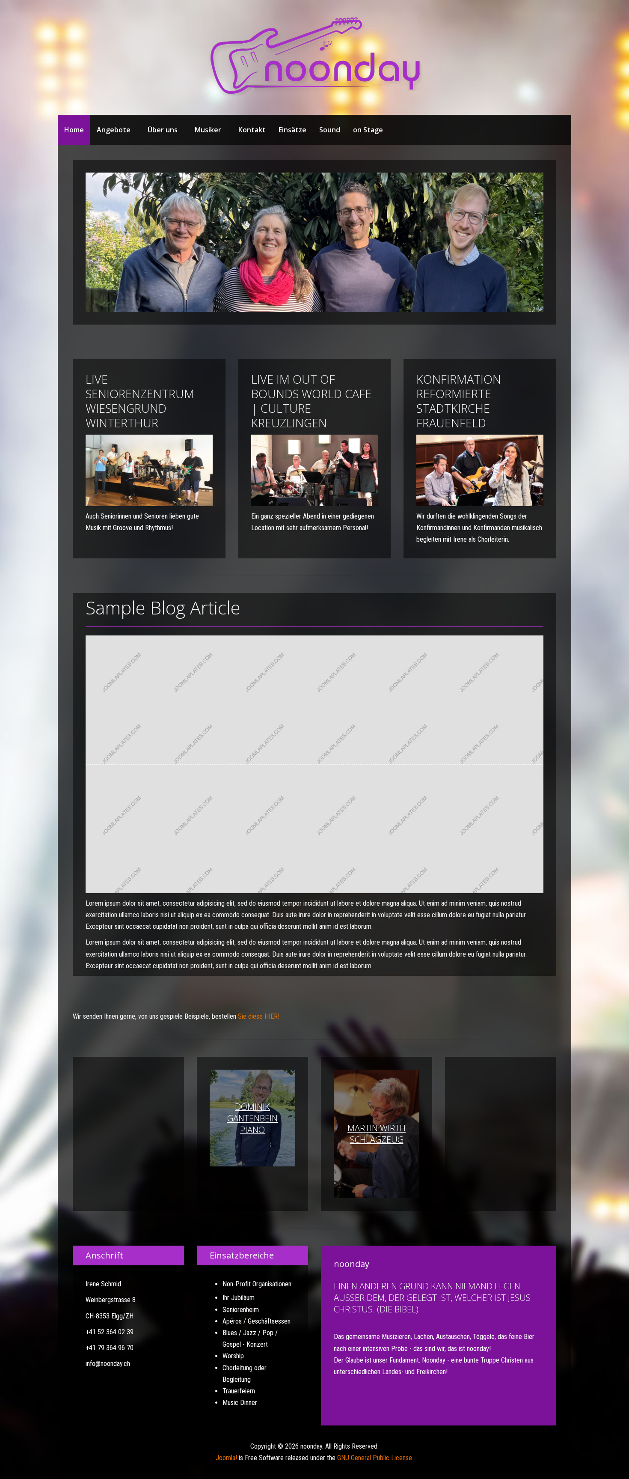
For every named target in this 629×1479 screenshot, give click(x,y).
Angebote (114, 129)
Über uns (163, 129)
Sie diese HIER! (258, 1016)
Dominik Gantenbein (252, 1118)
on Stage (368, 129)
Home (74, 129)
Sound (329, 129)
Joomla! (226, 1458)
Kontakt (252, 129)
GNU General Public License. (375, 1458)
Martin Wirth (376, 1133)
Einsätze (292, 129)
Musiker (208, 129)
